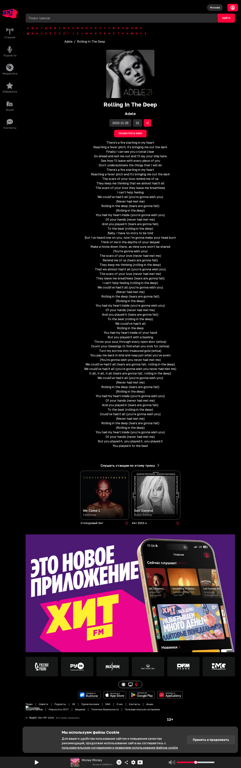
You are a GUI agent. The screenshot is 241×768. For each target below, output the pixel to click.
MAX (107, 704)
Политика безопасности (105, 709)
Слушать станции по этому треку (128, 465)
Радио (29, 704)
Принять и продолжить (211, 740)
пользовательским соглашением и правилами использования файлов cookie (120, 748)
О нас (120, 704)
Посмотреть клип (130, 133)
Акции (149, 704)
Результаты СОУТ (59, 709)
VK (73, 704)
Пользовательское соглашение (142, 709)
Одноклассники (90, 704)
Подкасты (60, 704)
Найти (226, 18)
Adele (68, 41)
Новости (43, 704)
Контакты (134, 704)
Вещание (80, 709)
